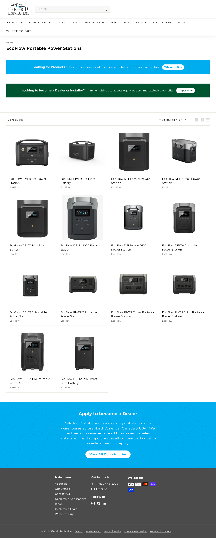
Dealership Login (169, 22)
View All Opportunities (108, 454)
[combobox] (72, 9)
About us (14, 22)
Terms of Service (112, 531)
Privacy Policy (93, 531)
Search (79, 531)
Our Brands (40, 22)
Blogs (141, 22)
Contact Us (67, 22)
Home (9, 42)
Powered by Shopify (160, 531)
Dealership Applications (107, 22)
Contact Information (135, 531)
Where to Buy (18, 31)
